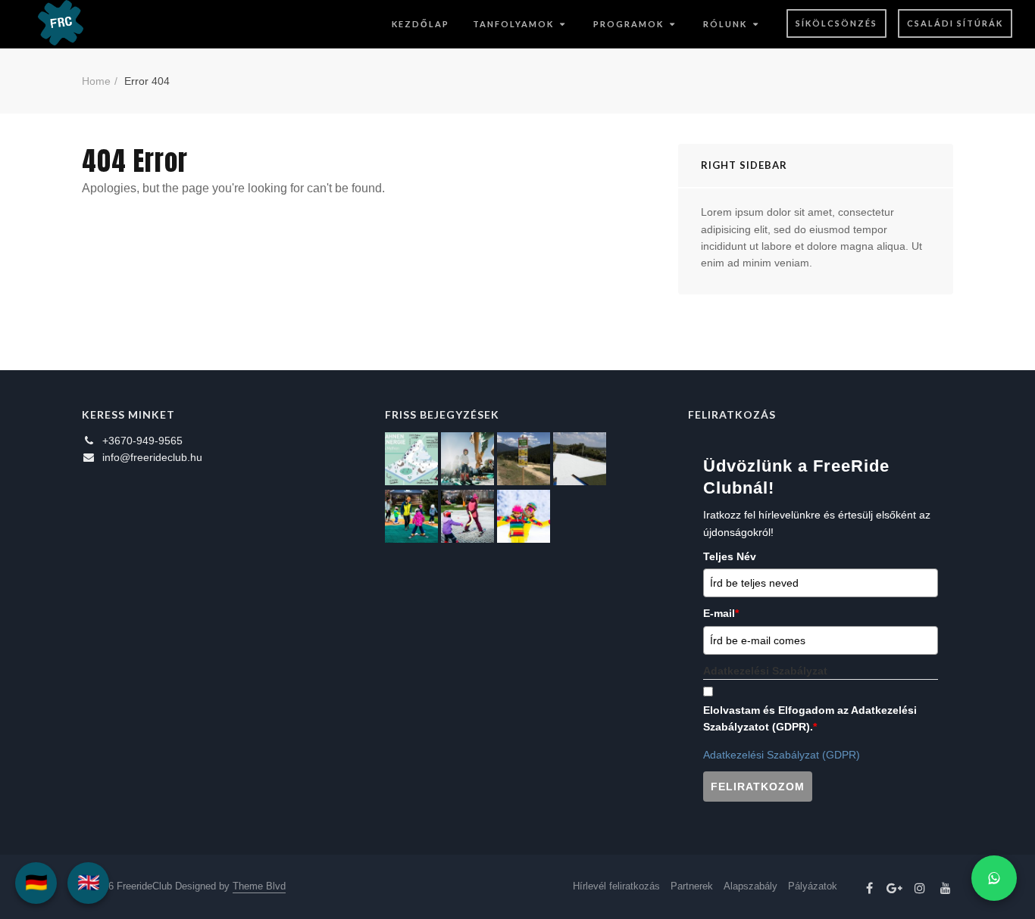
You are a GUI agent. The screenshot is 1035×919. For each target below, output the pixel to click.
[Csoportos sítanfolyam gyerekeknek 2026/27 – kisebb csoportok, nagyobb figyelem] (467, 458)
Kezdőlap (420, 24)
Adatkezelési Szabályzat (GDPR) (781, 755)
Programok (628, 24)
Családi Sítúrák (955, 23)
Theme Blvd (259, 886)
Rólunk (725, 24)
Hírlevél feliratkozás (616, 886)
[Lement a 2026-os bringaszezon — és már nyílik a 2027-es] (523, 458)
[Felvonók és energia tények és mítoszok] (411, 458)
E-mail (721, 613)
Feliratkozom (758, 786)
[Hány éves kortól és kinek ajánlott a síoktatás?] (411, 516)
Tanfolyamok (513, 24)
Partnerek (692, 886)
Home (96, 81)
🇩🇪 (36, 882)
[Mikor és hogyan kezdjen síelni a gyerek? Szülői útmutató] (467, 516)
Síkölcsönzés (836, 23)
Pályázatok (812, 886)
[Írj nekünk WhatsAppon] (994, 878)
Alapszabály (750, 886)
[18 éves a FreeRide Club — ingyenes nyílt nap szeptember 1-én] (579, 458)
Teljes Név (729, 556)
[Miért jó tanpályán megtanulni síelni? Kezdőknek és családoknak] (523, 516)
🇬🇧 (88, 882)
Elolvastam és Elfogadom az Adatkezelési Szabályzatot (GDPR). (810, 718)
